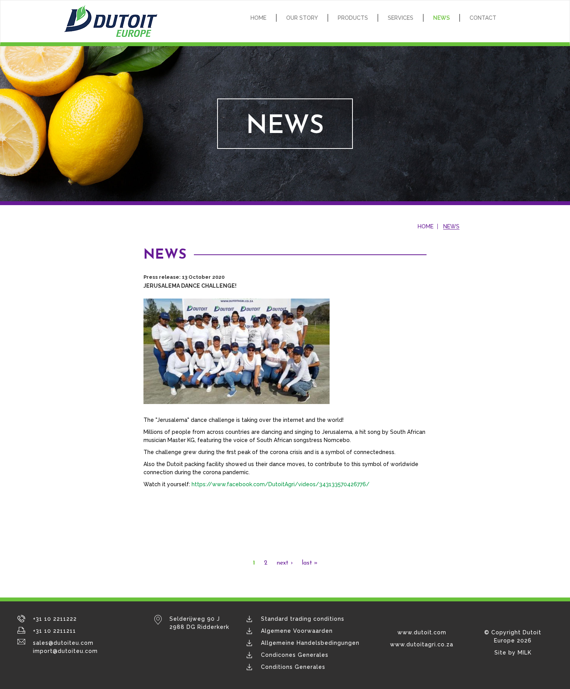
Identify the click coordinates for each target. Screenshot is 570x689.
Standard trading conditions (302, 619)
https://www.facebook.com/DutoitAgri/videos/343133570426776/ (281, 484)
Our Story (302, 18)
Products (353, 18)
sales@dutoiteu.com (63, 643)
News (441, 18)
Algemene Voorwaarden (297, 631)
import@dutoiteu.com (65, 651)
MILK (525, 652)
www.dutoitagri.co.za (421, 644)
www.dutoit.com (421, 632)
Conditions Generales (293, 667)
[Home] (113, 21)
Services (400, 18)
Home (258, 18)
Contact (483, 18)
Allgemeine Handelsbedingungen (310, 643)
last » (310, 563)
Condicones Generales (294, 655)
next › (284, 563)
